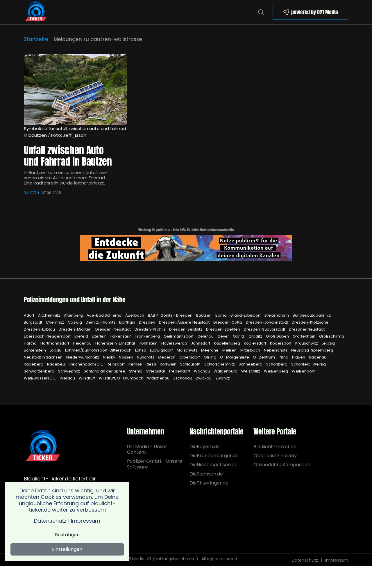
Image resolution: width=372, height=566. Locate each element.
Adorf (29, 315)
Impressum (336, 560)
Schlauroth (190, 364)
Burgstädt (33, 322)
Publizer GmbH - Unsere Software (154, 463)
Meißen (229, 350)
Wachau (202, 371)
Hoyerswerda (174, 343)
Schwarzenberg (39, 371)
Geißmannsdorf (179, 336)
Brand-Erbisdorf (246, 315)
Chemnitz (55, 322)
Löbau (56, 350)
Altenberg (74, 315)
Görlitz (239, 336)
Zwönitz (222, 378)
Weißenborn (304, 371)
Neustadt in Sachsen (43, 357)
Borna (221, 315)
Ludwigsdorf (162, 350)
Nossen (126, 357)
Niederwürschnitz (83, 357)
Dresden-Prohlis (150, 329)
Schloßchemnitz (220, 364)
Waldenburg (226, 371)
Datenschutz (305, 560)
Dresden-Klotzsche (310, 322)
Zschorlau (183, 378)
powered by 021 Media (314, 12)
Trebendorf (180, 371)
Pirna (284, 357)
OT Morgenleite (235, 357)
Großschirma (331, 336)
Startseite (36, 39)
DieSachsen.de (206, 474)
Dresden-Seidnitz (186, 329)
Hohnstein (148, 343)
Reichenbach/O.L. (86, 364)
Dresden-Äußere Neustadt (184, 322)
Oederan (167, 357)
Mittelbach (250, 350)
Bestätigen (67, 534)
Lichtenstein (35, 350)
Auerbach (135, 315)
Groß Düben (278, 336)
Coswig (75, 322)
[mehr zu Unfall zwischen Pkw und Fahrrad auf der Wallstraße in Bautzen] (75, 89)
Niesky (109, 357)
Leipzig (328, 343)
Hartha (30, 343)
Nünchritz (146, 357)
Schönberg (277, 364)
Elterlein (100, 336)
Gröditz (255, 336)
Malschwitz (187, 350)
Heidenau (82, 343)
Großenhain (304, 336)
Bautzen (31, 192)
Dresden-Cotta (228, 322)
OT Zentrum (264, 357)
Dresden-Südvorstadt (265, 329)
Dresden (147, 322)
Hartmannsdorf (55, 343)
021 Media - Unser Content (147, 449)
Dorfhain (127, 322)
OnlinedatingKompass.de (281, 464)
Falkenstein (121, 336)
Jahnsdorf (201, 343)
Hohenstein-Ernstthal (115, 343)
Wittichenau (158, 378)
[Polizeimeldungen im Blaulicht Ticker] (43, 446)
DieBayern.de (204, 446)
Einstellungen (67, 549)
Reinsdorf (116, 364)
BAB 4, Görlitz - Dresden (170, 315)
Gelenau (205, 336)
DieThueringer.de (208, 483)
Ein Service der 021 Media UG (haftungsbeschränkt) (146, 559)
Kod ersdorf (255, 343)
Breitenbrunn (277, 315)
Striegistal (156, 371)
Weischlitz (251, 371)
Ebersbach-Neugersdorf (47, 336)
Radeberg (34, 364)
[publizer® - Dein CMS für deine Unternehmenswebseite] (186, 247)
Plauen (299, 357)
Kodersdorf (281, 343)
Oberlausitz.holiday (275, 455)
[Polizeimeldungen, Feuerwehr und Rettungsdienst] (36, 11)
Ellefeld (81, 336)
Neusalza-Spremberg (312, 350)
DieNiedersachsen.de (213, 464)
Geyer (223, 336)
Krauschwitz (307, 343)
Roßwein (168, 364)
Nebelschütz (276, 350)
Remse (135, 364)
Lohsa (141, 350)
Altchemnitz (49, 315)
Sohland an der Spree (105, 371)
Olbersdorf (190, 357)
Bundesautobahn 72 (312, 315)
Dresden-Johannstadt (267, 322)
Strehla (136, 371)
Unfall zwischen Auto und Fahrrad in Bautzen (68, 156)
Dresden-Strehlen (223, 329)
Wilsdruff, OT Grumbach (121, 378)
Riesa (151, 364)
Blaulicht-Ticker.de (274, 446)
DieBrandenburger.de (213, 455)
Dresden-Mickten (75, 329)
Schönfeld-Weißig (308, 364)
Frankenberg (148, 336)
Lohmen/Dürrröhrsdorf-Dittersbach (98, 350)
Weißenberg (276, 371)
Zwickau (204, 378)
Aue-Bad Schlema (104, 315)
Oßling (210, 357)
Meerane (210, 350)
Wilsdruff (87, 378)
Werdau (68, 378)
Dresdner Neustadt (307, 329)
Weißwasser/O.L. (40, 378)
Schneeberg (251, 364)
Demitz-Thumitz (101, 322)
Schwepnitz (69, 371)
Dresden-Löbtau (40, 329)
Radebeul (57, 364)
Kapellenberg (227, 343)
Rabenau (317, 357)
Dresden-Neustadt (113, 329)
